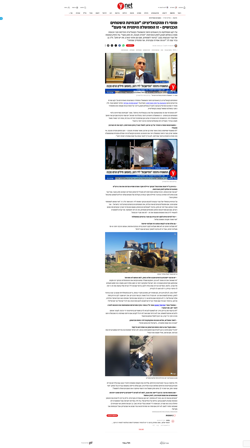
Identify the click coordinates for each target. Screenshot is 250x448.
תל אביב (162, 7)
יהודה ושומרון (146, 50)
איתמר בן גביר (168, 50)
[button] (158, 7)
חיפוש (82, 7)
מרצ (162, 50)
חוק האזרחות (124, 50)
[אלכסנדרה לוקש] (175, 45)
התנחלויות (138, 50)
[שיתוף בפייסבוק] (119, 45)
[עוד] (105, 45)
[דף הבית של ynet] (125, 9)
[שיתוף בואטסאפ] (123, 45)
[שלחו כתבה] (112, 45)
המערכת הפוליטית (155, 18)
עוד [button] (71, 13)
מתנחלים (132, 50)
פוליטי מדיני (167, 18)
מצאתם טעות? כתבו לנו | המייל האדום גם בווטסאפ (164, 411)
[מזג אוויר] (167, 8)
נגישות (74, 7)
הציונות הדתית (155, 50)
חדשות (175, 18)
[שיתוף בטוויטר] (116, 45)
